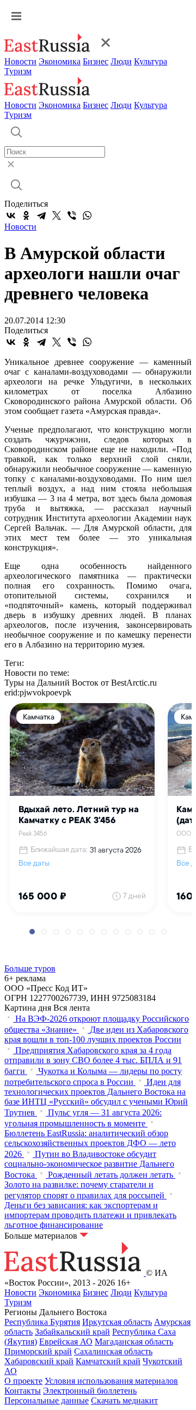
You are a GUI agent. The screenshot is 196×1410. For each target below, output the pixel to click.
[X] (56, 215)
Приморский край (38, 1351)
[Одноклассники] (26, 215)
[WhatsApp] (87, 215)
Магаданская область (134, 1341)
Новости (20, 61)
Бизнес (95, 61)
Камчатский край (108, 1361)
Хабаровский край (39, 1361)
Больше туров (30, 968)
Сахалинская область (113, 1351)
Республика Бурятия (42, 1322)
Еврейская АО (66, 1341)
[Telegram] (41, 215)
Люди (121, 61)
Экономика (60, 61)
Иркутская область (117, 1322)
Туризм (18, 71)
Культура (150, 61)
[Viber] (71, 215)
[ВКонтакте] (10, 215)
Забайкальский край (72, 1331)
